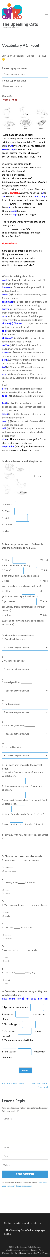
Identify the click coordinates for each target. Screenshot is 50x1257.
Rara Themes (20, 1253)
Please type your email (14, 80)
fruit (7, 983)
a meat (8, 893)
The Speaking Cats (20, 24)
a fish (7, 961)
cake (7, 912)
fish (6, 957)
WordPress (42, 1253)
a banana (8, 938)
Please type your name (14, 68)
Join (4, 55)
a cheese (9, 867)
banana (8, 935)
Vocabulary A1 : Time (13, 1083)
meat (7, 890)
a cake (7, 916)
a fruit (7, 980)
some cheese (10, 871)
